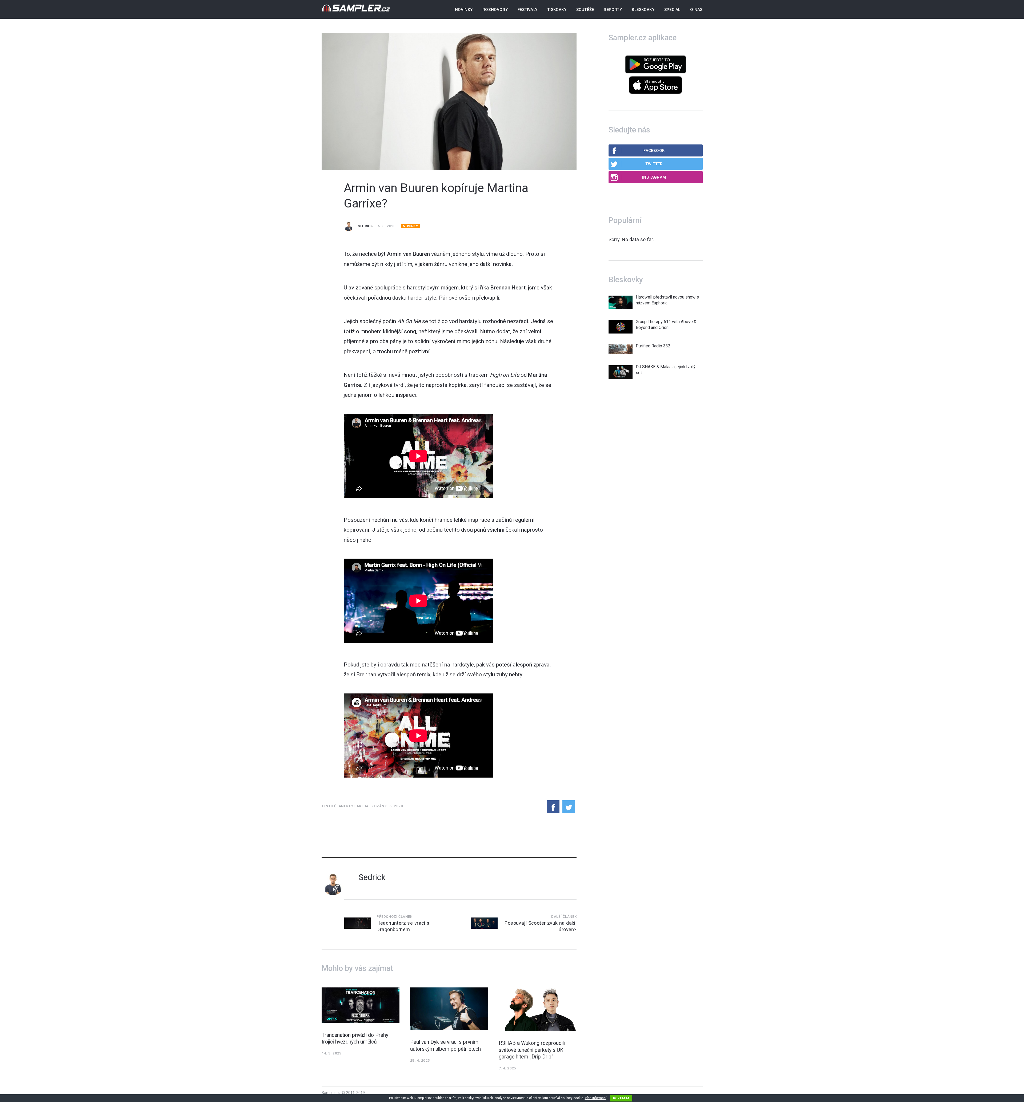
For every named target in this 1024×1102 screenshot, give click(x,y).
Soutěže (585, 9)
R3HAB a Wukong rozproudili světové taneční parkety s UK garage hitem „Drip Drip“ (532, 1050)
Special (672, 9)
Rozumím (621, 1098)
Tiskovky (556, 9)
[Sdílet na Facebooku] (553, 806)
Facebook (654, 150)
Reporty (613, 9)
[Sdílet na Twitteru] (568, 806)
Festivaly (527, 9)
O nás (696, 9)
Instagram (654, 177)
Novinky (464, 9)
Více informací (595, 1098)
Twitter (654, 164)
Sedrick (365, 226)
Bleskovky (643, 9)
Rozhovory (495, 9)
